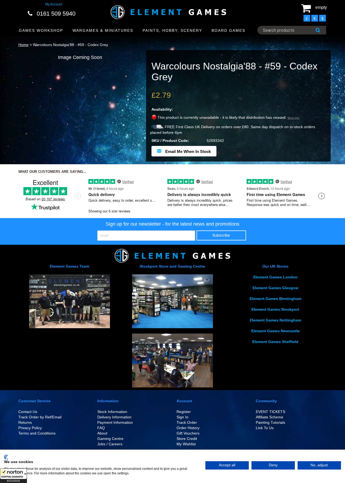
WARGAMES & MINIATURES (103, 30)
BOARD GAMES (228, 30)
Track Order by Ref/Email (39, 417)
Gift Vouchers (188, 433)
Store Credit (187, 438)
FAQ (101, 428)
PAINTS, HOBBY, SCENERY (172, 30)
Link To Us (265, 428)
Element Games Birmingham (275, 298)
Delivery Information (114, 417)
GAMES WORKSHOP (41, 30)
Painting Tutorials (270, 422)
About (102, 433)
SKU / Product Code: (170, 140)
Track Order (187, 422)
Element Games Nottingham (275, 320)
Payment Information (115, 422)
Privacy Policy (30, 428)
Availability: (162, 109)
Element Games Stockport (275, 309)
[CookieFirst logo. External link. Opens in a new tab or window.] (6, 457)
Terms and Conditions (37, 433)
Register (184, 412)
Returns (25, 422)
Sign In (182, 417)
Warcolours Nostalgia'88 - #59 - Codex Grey (70, 45)
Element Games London (275, 277)
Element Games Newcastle (275, 331)
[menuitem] (41, 30)
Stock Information (112, 412)
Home (23, 45)
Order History (188, 428)
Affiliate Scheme (269, 417)
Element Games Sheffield (275, 342)
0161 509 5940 (56, 13)
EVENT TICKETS (270, 412)
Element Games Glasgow (275, 288)
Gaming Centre (110, 438)
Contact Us (27, 412)
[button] (13, 475)
